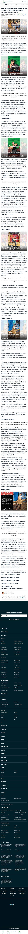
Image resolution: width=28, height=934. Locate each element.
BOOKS (2, 778)
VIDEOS (2, 739)
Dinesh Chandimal (4, 654)
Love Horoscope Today (19, 814)
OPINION (3, 753)
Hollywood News (17, 683)
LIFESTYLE (3, 710)
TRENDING (3, 729)
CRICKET (3, 638)
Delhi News (3, 665)
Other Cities (16, 677)
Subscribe (24, 1)
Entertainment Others (18, 690)
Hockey (2, 772)
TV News (16, 687)
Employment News (18, 704)
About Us (3, 888)
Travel (15, 719)
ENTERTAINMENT (5, 680)
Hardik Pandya (4, 649)
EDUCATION (3, 699)
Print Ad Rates (13, 893)
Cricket (11, 4)
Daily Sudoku (3, 798)
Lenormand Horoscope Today (20, 819)
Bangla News (16, 832)
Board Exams (17, 702)
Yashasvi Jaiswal (17, 649)
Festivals (16, 715)
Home (2, 4)
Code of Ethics (22, 893)
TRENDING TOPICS (5, 823)
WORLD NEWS (4, 631)
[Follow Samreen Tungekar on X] (11, 17)
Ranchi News (3, 677)
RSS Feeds (12, 895)
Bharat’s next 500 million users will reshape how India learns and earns (6, 851)
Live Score (3, 643)
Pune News (16, 674)
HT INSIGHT (3, 781)
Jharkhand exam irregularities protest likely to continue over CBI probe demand (6, 870)
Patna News (3, 674)
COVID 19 (3, 792)
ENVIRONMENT (4, 746)
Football (15, 770)
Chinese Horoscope (5, 819)
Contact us (12, 888)
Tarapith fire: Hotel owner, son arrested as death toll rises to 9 (20, 869)
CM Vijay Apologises (18, 810)
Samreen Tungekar (5, 17)
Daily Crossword (17, 798)
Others (2, 774)
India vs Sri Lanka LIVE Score (7, 810)
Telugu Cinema (17, 830)
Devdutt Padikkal (17, 647)
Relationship (3, 719)
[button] (1, 2)
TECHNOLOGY (4, 764)
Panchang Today (17, 817)
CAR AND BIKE (4, 760)
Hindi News (16, 835)
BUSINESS (3, 732)
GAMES (2, 795)
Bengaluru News (4, 660)
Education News (17, 706)
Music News (3, 685)
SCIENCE (3, 750)
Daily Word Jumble (5, 800)
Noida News (16, 672)
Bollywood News (4, 683)
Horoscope (3, 696)
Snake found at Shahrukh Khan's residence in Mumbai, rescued (6, 845)
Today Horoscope (4, 817)
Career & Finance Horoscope (20, 812)
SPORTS (2, 767)
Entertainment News (5, 832)
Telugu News (3, 835)
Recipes (15, 717)
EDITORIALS (3, 757)
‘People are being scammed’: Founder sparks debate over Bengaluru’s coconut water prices (19, 862)
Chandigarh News (4, 662)
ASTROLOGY (3, 693)
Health (2, 717)
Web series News (4, 690)
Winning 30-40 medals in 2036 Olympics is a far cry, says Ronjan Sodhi (20, 856)
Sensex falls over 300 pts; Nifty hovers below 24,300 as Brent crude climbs (20, 845)
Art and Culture (4, 712)
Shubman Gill (3, 647)
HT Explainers (17, 837)
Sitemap (2, 895)
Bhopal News (17, 660)
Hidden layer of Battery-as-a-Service (20, 850)
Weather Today (13, 891)
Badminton (3, 770)
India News (17, 4)
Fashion (2, 715)
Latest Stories (5, 842)
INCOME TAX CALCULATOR (7, 804)
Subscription (3, 893)
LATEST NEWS (4, 628)
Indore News (3, 667)
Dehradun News (17, 662)
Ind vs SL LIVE (17, 652)
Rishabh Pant (3, 652)
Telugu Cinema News (5, 687)
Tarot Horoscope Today (5, 814)
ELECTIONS (3, 785)
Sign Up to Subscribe (14, 619)
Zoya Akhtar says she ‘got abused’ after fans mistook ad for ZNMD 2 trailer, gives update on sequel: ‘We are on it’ (7, 862)
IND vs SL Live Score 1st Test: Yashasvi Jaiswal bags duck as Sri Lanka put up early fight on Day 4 (6, 881)
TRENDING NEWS (5, 807)
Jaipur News (16, 667)
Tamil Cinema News (18, 685)
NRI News (3, 837)
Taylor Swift (3, 812)
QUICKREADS (4, 788)
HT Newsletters (22, 891)
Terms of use (21, 888)
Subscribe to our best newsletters (14, 612)
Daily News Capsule (5, 615)
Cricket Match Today (18, 641)
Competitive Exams (5, 704)
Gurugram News (17, 665)
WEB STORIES (4, 725)
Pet (1, 722)
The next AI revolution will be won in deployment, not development (6, 856)
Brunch (15, 712)
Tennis (15, 772)
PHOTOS (3, 736)
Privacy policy (4, 891)
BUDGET (2, 743)
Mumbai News (4, 672)
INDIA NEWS (3, 635)
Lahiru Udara (16, 654)
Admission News (4, 702)
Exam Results (3, 706)
